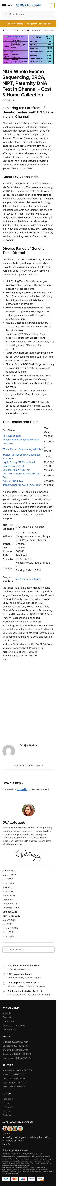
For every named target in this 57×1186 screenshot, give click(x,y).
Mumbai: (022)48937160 (15, 1041)
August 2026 (9, 875)
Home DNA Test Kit (13, 466)
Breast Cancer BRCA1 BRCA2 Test (21, 484)
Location (14, 30)
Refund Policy (9, 1029)
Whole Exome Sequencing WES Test (23, 449)
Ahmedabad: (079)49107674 (17, 1070)
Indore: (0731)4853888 (14, 1078)
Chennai (25, 30)
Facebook (7, 1099)
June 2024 (8, 936)
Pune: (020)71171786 (13, 1074)
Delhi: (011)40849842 (13, 1086)
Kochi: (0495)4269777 (14, 1082)
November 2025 (10, 907)
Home (5, 30)
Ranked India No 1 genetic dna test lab (22, 1153)
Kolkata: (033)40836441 (15, 1045)
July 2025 (7, 924)
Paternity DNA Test (13, 481)
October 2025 (9, 911)
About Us (7, 1013)
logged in (22, 789)
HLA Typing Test (11, 435)
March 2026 (8, 895)
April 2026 (7, 891)
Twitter (6, 1103)
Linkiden (6, 1111)
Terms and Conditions (13, 1025)
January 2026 (9, 903)
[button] (52, 5)
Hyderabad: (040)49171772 (16, 1058)
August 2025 (9, 920)
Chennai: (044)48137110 (15, 1049)
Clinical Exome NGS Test (16, 469)
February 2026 (10, 899)
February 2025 (10, 928)
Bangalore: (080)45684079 (16, 1054)
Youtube (6, 1115)
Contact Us (8, 1021)
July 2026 (7, 879)
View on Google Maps (28, 579)
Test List (6, 1017)
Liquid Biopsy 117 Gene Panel (18, 462)
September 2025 (11, 915)
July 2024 (7, 932)
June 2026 (8, 883)
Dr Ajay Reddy (28, 745)
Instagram (7, 1107)
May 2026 (7, 887)
